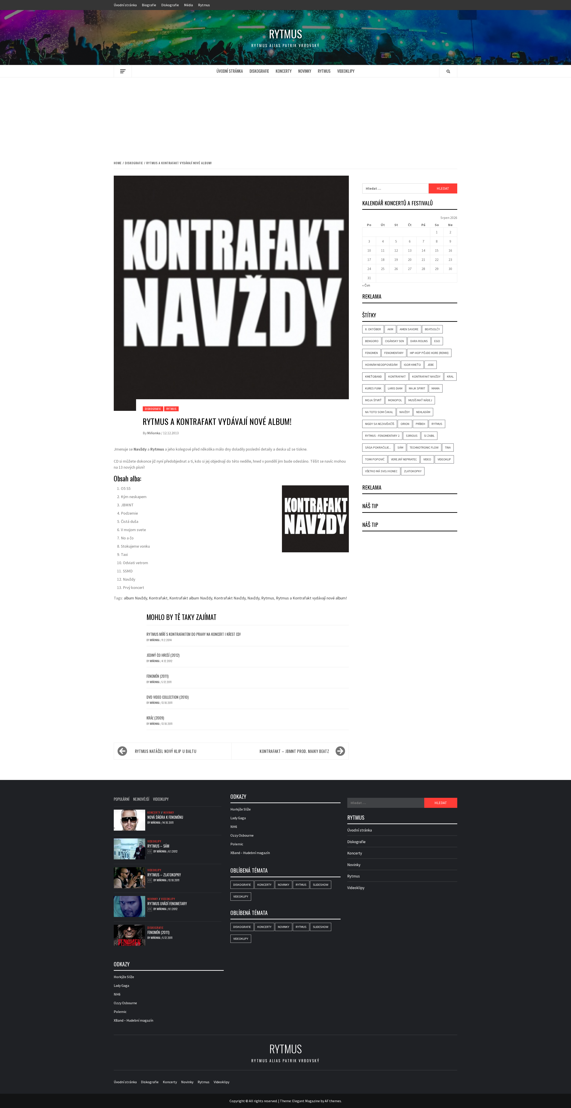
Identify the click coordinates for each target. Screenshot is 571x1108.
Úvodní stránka (125, 5)
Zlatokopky (413, 471)
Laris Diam (395, 388)
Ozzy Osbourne (125, 1003)
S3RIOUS (412, 436)
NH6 (117, 994)
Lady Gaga (121, 985)
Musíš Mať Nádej (420, 400)
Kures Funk (373, 388)
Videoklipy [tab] (161, 799)
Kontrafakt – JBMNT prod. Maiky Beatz (294, 751)
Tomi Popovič (375, 459)
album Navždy (135, 598)
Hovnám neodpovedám (381, 365)
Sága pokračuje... (378, 447)
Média (188, 5)
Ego (437, 341)
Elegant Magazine (306, 1101)
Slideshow (320, 885)
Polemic (120, 1011)
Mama (436, 388)
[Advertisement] (285, 114)
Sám (400, 447)
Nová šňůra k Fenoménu (165, 817)
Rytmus (204, 5)
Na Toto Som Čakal (379, 412)
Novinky (304, 71)
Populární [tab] (121, 799)
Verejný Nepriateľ (404, 459)
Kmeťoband (373, 376)
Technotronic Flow (424, 447)
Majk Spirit (417, 388)
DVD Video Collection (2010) (167, 697)
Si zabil (429, 436)
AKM (390, 329)
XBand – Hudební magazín (133, 1020)
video (427, 459)
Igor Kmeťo (412, 365)
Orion (405, 424)
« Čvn (366, 285)
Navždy (253, 598)
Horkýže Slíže (124, 977)
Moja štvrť (373, 400)
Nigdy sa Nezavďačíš (379, 424)
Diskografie (170, 5)
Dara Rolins (419, 341)
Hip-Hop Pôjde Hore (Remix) (429, 353)
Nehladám (423, 412)
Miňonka (154, 433)
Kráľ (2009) (155, 718)
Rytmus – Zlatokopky (164, 874)
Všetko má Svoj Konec (381, 471)
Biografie (149, 5)
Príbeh (420, 424)
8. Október (373, 329)
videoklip (444, 459)
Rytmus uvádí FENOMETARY (167, 903)
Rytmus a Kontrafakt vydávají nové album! (311, 598)
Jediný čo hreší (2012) (163, 655)
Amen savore (409, 329)
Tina (448, 447)
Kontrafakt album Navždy (190, 598)
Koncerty (284, 71)
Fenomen (371, 353)
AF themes (333, 1101)
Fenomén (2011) (157, 676)
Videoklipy (345, 71)
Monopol (395, 400)
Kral (450, 376)
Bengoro (372, 341)
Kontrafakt (158, 598)
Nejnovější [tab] (141, 799)
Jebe (430, 365)
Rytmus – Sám (158, 846)
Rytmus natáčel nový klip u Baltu (165, 751)
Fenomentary (393, 353)
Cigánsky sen (394, 341)
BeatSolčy (432, 329)
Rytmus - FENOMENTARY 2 (382, 436)
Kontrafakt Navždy (230, 598)
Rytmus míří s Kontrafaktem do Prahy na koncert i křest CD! (194, 634)
